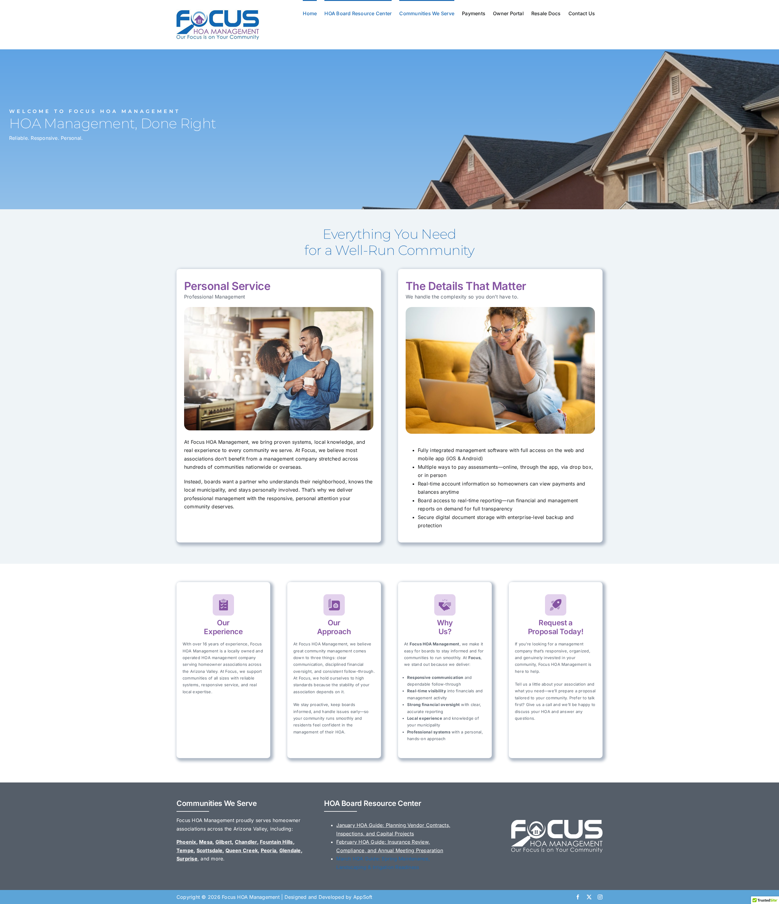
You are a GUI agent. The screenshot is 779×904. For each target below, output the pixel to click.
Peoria (268, 850)
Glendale (290, 850)
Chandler (246, 842)
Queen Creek (241, 850)
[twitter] (589, 897)
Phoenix (186, 842)
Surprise (186, 859)
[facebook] (577, 897)
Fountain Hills (276, 842)
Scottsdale (209, 850)
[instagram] (600, 897)
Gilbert (223, 842)
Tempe (185, 850)
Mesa (205, 842)
